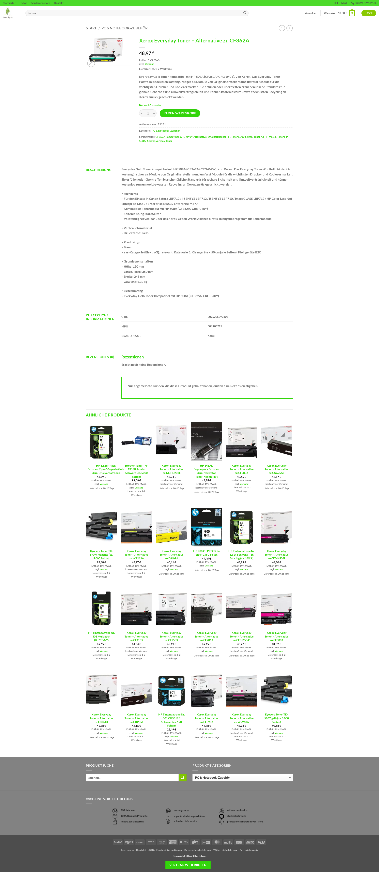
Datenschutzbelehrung (197, 850)
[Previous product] (289, 28)
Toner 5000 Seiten (241, 136)
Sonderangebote (40, 3)
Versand (149, 64)
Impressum (127, 850)
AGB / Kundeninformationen (165, 850)
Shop (24, 3)
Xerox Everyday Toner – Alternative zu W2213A (241, 718)
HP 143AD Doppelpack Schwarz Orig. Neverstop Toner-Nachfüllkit (206, 471)
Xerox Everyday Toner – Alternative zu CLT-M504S (241, 636)
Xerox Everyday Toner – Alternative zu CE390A (206, 718)
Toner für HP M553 (265, 136)
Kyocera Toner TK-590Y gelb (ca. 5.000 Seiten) (276, 718)
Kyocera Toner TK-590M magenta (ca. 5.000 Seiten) (101, 554)
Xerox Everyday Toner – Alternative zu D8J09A (171, 554)
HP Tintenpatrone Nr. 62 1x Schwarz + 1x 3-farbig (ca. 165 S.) (241, 554)
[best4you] (11, 13)
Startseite (8, 3)
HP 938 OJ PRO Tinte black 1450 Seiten (206, 552)
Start (91, 28)
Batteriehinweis (249, 850)
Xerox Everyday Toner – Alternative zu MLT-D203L (171, 469)
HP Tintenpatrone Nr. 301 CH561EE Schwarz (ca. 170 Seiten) (171, 720)
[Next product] (282, 28)
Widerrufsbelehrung (225, 850)
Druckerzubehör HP (219, 136)
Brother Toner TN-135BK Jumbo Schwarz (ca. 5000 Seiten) (136, 471)
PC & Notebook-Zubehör (124, 28)
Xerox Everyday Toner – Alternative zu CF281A (206, 636)
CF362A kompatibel (167, 136)
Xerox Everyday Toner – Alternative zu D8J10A (136, 718)
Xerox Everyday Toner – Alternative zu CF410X (136, 636)
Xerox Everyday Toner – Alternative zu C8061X (101, 718)
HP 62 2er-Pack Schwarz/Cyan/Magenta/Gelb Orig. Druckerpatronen (106, 469)
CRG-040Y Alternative (193, 136)
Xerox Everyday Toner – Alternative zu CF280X (241, 469)
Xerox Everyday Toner (159, 141)
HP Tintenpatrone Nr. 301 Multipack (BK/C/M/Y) (101, 636)
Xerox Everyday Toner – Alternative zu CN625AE (276, 469)
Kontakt (59, 3)
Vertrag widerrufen (188, 865)
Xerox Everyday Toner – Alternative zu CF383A (276, 636)
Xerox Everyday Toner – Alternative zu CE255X (171, 636)
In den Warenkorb (180, 113)
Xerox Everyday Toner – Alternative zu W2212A (136, 554)
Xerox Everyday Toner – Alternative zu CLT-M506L (276, 554)
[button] (339, 13)
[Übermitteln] (245, 13)
